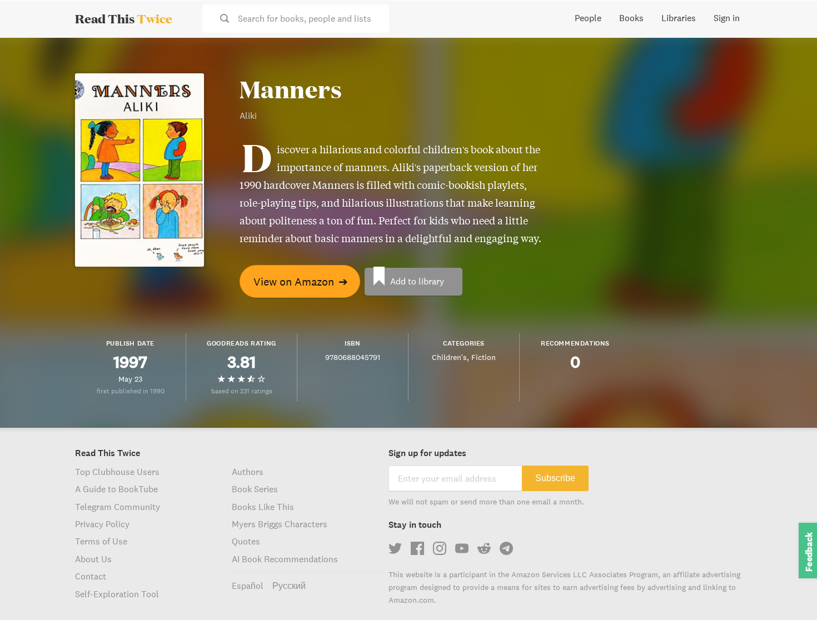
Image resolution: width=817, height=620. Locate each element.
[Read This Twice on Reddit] (484, 548)
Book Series (255, 488)
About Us (93, 558)
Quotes (246, 541)
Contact (90, 576)
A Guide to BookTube (116, 488)
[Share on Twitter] (790, 55)
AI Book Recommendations (285, 558)
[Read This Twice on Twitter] (395, 548)
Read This (123, 18)
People (588, 17)
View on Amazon (300, 281)
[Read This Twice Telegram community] (506, 548)
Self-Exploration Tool (117, 593)
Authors (247, 471)
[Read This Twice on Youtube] (462, 548)
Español (247, 585)
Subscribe (555, 478)
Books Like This (263, 506)
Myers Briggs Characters (279, 523)
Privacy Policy (102, 523)
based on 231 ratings (241, 391)
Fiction (483, 357)
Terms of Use (101, 541)
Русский (289, 585)
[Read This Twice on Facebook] (417, 548)
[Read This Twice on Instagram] (439, 548)
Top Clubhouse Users (117, 471)
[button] (788, 591)
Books (631, 17)
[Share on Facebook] (790, 75)
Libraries (678, 17)
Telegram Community (117, 506)
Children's (449, 357)
